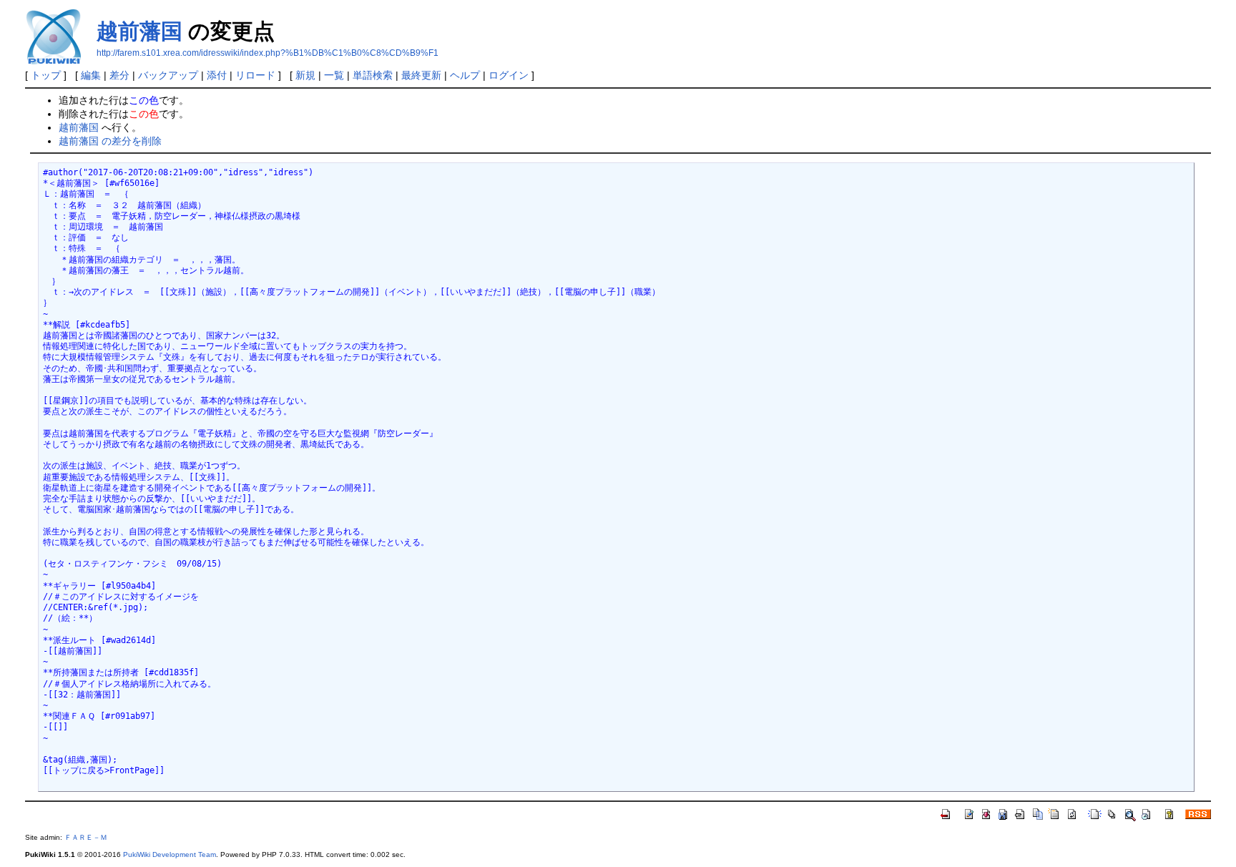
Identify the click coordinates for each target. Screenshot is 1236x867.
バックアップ (168, 75)
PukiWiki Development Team (169, 854)
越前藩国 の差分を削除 (110, 141)
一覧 (334, 75)
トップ (46, 75)
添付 (217, 75)
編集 (91, 75)
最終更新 (421, 75)
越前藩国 (139, 31)
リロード (255, 75)
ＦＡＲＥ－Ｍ (85, 837)
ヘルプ (465, 75)
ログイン (509, 75)
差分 (119, 75)
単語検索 (373, 75)
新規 (305, 75)
